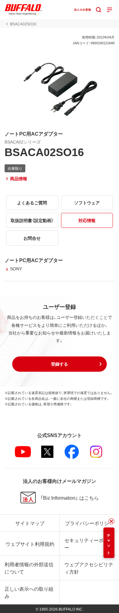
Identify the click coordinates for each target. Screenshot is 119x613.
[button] (59, 364)
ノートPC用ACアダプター (34, 260)
